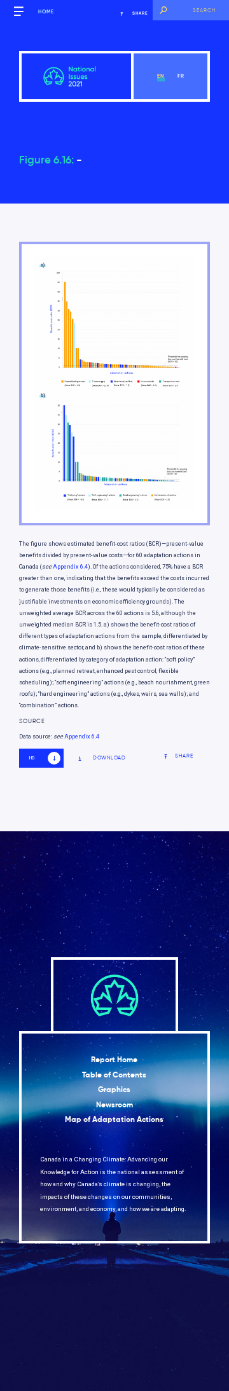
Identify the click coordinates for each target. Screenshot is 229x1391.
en (160, 76)
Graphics (114, 1089)
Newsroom (114, 1104)
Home (45, 11)
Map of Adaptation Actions (114, 1119)
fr (180, 76)
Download (109, 758)
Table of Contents (114, 1074)
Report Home (114, 1059)
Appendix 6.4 (70, 567)
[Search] (163, 10)
